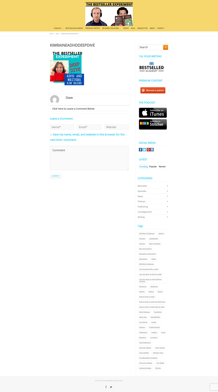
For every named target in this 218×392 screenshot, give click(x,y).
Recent (162, 166)
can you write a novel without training (150, 280)
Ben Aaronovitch (145, 249)
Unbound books (145, 368)
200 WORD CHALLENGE (110, 28)
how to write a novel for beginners (152, 302)
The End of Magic (145, 363)
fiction (160, 292)
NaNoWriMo (155, 317)
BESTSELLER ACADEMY (74, 28)
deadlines (154, 286)
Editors (151, 292)
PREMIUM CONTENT (92, 28)
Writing (141, 217)
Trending (143, 166)
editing (142, 292)
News (140, 196)
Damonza (142, 286)
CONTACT (160, 28)
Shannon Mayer (145, 348)
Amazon (142, 239)
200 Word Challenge (147, 233)
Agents (161, 233)
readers (154, 332)
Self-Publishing (145, 343)
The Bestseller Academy (148, 358)
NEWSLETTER (142, 28)
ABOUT (152, 28)
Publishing (143, 206)
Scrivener (153, 337)
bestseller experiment (147, 254)
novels (153, 322)
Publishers (143, 332)
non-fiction (143, 322)
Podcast (141, 201)
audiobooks (153, 239)
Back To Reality (154, 244)
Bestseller (142, 185)
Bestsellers (143, 259)
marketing (158, 312)
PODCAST (57, 28)
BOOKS (126, 28)
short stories (160, 348)
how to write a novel (147, 297)
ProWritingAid (154, 327)
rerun (163, 332)
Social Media (144, 353)
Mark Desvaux (144, 312)
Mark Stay (143, 317)
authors (142, 244)
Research (142, 337)
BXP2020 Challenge (146, 264)
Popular (153, 166)
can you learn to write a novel (150, 274)
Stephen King (158, 353)
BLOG (133, 28)
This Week (160, 363)
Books (153, 259)
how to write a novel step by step (151, 307)
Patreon (142, 327)
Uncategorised (145, 211)
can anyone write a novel (148, 269)
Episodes (142, 191)
